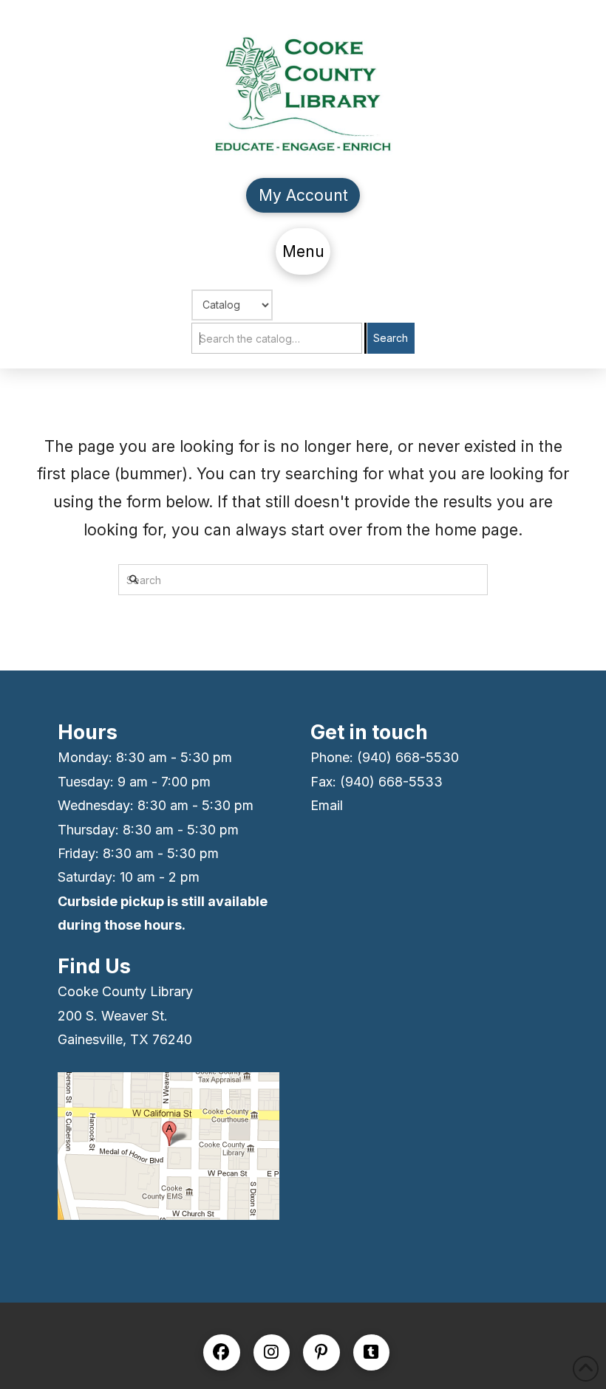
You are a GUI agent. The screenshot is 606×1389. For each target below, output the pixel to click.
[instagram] (271, 1352)
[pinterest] (321, 1352)
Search (390, 338)
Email (326, 805)
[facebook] (221, 1352)
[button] (303, 251)
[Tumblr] (371, 1352)
